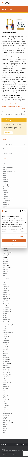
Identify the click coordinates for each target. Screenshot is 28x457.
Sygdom (5, 396)
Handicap (5, 250)
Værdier (5, 428)
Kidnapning (6, 286)
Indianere (5, 269)
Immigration (6, 267)
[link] (8, 2)
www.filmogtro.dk (11, 104)
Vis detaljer (20, 236)
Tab (4, 398)
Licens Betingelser (13, 454)
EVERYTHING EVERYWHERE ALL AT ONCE (12, 107)
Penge (4, 348)
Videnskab (5, 421)
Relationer (5, 359)
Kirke (4, 288)
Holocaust (5, 254)
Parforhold (5, 344)
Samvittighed (6, 375)
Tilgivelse (5, 405)
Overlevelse (6, 342)
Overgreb (5, 340)
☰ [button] (26, 3)
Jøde (4, 283)
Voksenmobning (7, 423)
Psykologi (5, 353)
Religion (5, 361)
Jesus (4, 277)
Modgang (5, 323)
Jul (3, 281)
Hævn (4, 260)
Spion (4, 392)
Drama (4, 194)
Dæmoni (5, 202)
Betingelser (5, 454)
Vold (4, 424)
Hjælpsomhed (6, 252)
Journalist (5, 279)
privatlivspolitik (4, 452)
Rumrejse (5, 371)
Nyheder (6, 200)
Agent (4, 166)
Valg (4, 417)
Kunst (4, 302)
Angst (4, 175)
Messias (5, 313)
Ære (4, 432)
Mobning (5, 321)
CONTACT (23, 108)
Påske (4, 355)
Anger (4, 173)
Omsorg (5, 334)
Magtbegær (6, 307)
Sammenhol (6, 373)
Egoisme (5, 204)
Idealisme (5, 261)
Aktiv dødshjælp (7, 167)
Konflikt (5, 292)
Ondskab (5, 336)
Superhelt (5, 394)
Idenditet (5, 263)
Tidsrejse (5, 403)
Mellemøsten (6, 311)
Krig (4, 296)
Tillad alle (14, 240)
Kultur (4, 300)
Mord (4, 327)
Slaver (4, 388)
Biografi (5, 189)
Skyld (4, 384)
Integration (6, 271)
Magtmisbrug (6, 309)
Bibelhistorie (6, 187)
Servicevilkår (11, 452)
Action (4, 162)
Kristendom (6, 298)
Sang (4, 378)
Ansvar (4, 179)
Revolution (5, 365)
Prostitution (6, 352)
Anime (4, 177)
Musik (4, 329)
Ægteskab (5, 430)
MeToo (4, 315)
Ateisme (5, 185)
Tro (4, 407)
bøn (4, 190)
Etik (4, 208)
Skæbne (5, 386)
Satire (4, 380)
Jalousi (4, 275)
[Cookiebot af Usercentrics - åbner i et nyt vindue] (20, 211)
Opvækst (5, 338)
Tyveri (4, 411)
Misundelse (6, 319)
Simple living (6, 382)
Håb (4, 258)
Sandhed (5, 376)
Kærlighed (5, 304)
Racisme (5, 357)
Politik (4, 350)
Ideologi (5, 265)
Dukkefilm (5, 196)
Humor (4, 256)
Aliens (4, 169)
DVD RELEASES (6, 198)
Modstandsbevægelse (8, 325)
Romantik (5, 369)
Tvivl (4, 409)
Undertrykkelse (6, 413)
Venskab (5, 419)
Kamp (4, 284)
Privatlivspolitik (22, 454)
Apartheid (5, 181)
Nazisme (5, 330)
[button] (21, 444)
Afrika (4, 164)
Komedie (5, 290)
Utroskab (5, 415)
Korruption (5, 294)
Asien (4, 183)
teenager (5, 400)
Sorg (4, 390)
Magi (4, 306)
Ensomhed (5, 206)
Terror (4, 401)
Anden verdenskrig (7, 171)
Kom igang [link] (7, 132)
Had (4, 248)
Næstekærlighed (7, 332)
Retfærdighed (6, 363)
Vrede (4, 426)
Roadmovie (6, 367)
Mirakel (5, 317)
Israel (4, 273)
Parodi (4, 346)
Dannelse (5, 192)
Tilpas (13, 244)
